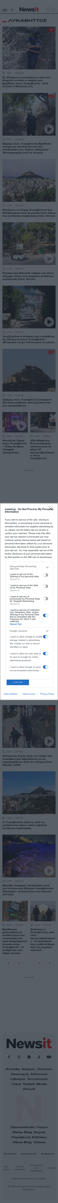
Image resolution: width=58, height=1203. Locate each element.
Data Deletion (11, 694)
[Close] (52, 509)
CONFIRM (18, 682)
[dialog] (29, 601)
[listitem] (29, 567)
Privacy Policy (47, 694)
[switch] (45, 575)
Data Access (29, 694)
